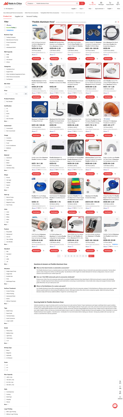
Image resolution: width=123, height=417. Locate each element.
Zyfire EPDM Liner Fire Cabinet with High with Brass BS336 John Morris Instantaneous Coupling (76, 236)
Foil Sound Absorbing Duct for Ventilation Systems (75, 82)
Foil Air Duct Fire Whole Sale (40, 120)
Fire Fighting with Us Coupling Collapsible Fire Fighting (58, 236)
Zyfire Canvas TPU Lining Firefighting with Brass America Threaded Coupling (110, 82)
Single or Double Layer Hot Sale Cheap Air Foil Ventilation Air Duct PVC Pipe (111, 159)
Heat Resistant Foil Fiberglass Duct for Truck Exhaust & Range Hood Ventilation (93, 121)
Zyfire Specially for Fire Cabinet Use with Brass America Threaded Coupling (93, 82)
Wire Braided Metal (91, 196)
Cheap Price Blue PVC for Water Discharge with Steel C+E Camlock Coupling (111, 197)
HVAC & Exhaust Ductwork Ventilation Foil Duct (39, 44)
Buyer (81, 8)
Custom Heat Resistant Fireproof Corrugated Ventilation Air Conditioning (93, 159)
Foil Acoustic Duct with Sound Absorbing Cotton (58, 159)
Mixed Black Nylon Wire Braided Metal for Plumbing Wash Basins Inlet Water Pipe (57, 121)
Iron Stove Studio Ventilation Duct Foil (92, 236)
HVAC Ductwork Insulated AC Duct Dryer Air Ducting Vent (39, 236)
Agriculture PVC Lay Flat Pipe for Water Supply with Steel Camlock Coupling (76, 197)
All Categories (9, 8)
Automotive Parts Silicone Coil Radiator (74, 121)
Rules (118, 8)
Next (90, 256)
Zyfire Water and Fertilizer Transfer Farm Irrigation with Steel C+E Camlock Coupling (76, 44)
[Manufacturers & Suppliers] (12, 3)
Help (90, 8)
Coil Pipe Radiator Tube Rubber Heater (39, 82)
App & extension (99, 8)
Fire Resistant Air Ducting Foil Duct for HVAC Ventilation (76, 159)
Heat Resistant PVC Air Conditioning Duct (58, 197)
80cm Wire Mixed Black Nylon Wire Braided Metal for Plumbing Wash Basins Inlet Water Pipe (110, 44)
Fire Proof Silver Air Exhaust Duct (58, 81)
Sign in (118, 4)
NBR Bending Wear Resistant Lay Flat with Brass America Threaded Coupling (57, 44)
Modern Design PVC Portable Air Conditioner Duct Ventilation (93, 44)
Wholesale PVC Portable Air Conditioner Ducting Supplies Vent (111, 122)
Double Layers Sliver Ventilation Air (40, 158)
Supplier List (19, 16)
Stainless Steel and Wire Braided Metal (111, 236)
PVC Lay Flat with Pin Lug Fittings (40, 196)
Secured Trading (31, 16)
